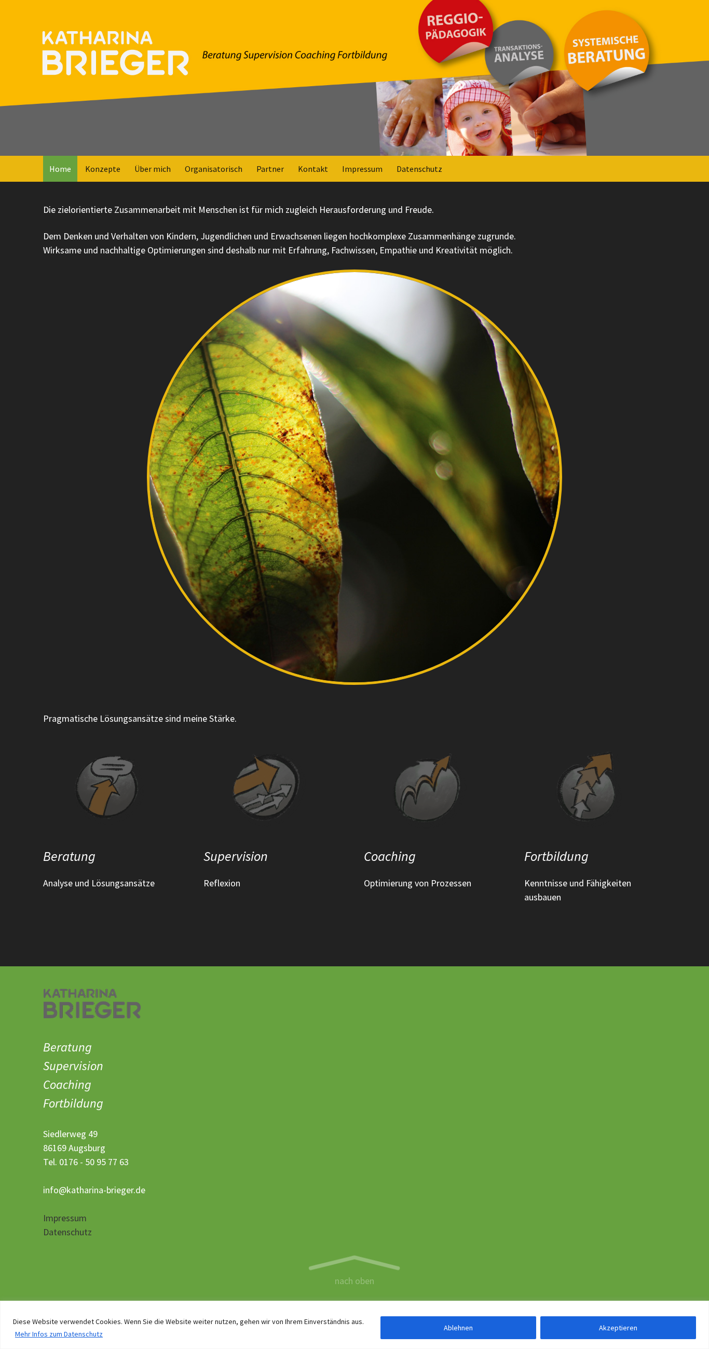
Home (60, 169)
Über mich (152, 169)
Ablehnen (458, 1327)
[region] (354, 1325)
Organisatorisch (213, 169)
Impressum (362, 169)
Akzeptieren (618, 1327)
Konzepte (102, 169)
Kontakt (313, 169)
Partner (270, 169)
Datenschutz (419, 169)
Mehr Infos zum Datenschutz (59, 1334)
